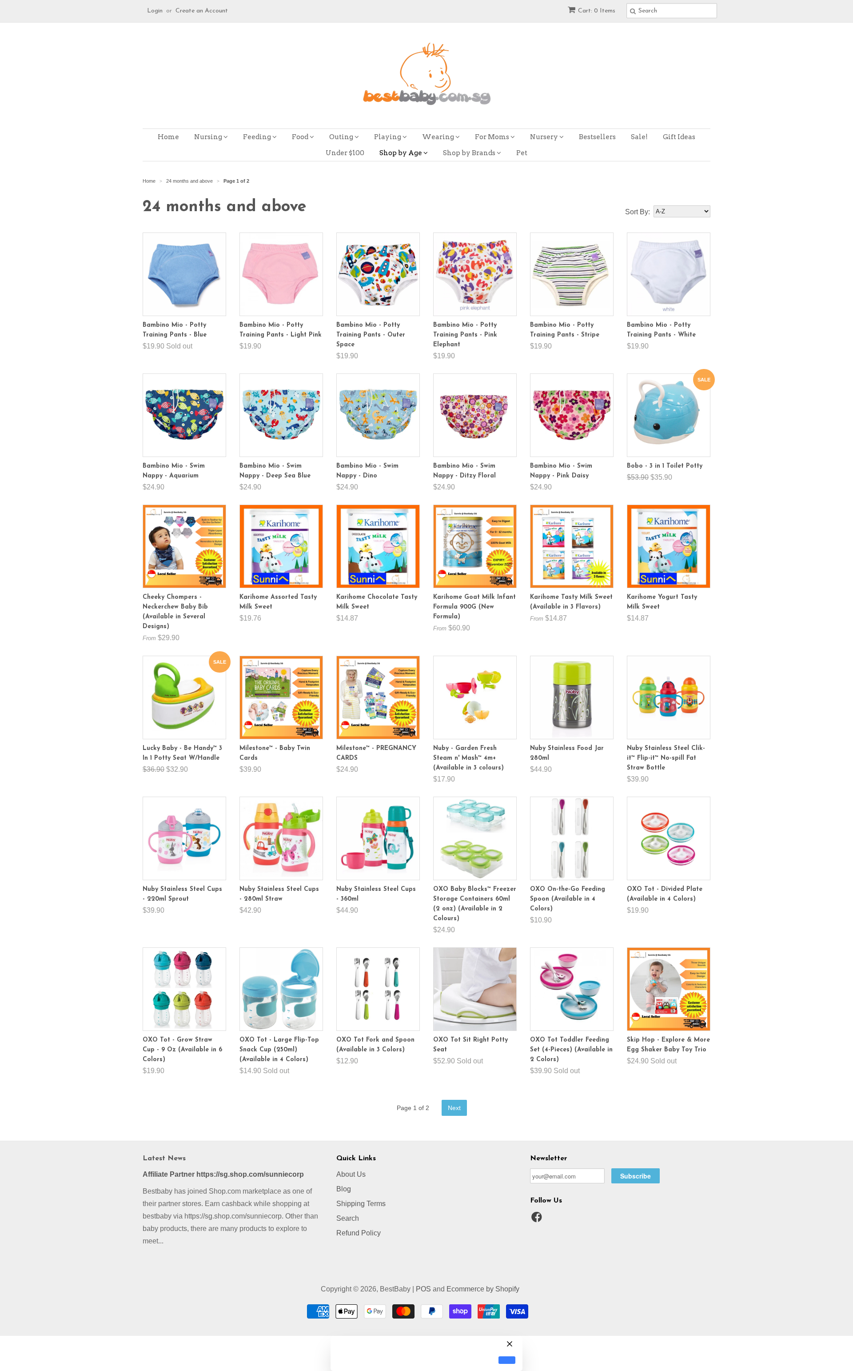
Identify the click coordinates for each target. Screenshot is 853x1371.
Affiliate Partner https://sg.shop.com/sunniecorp (223, 1174)
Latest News (164, 1158)
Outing (342, 137)
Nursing (208, 137)
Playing (388, 137)
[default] (506, 1360)
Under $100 (345, 153)
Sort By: (637, 212)
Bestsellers (597, 137)
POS (423, 1289)
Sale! (639, 137)
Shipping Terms (361, 1203)
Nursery (544, 137)
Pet (521, 153)
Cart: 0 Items (596, 11)
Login (155, 11)
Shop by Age (401, 153)
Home (168, 137)
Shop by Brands (470, 153)
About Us (351, 1174)
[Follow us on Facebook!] (538, 1219)
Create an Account (201, 11)
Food (301, 137)
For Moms (492, 137)
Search (347, 1218)
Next (454, 1107)
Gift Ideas (679, 137)
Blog (343, 1189)
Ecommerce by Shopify (482, 1289)
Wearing (438, 137)
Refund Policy (358, 1233)
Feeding (257, 137)
